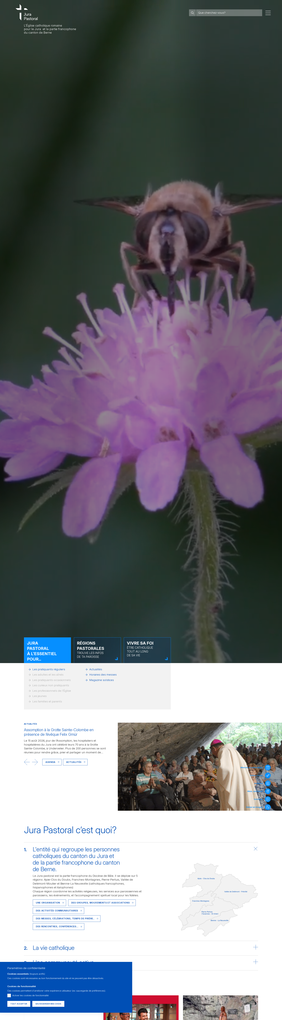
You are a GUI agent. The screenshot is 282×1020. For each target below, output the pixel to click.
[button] (27, 762)
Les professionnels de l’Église (51, 690)
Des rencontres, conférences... (57, 926)
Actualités (95, 669)
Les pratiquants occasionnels (51, 680)
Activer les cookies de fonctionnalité (30, 995)
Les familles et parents (47, 701)
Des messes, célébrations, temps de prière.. (65, 918)
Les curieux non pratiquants (50, 685)
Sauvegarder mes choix (48, 1004)
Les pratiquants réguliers (48, 669)
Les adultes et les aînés (47, 674)
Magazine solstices (101, 680)
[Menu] (268, 13)
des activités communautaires (57, 910)
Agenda (50, 762)
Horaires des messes (103, 674)
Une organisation (48, 902)
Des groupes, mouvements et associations (100, 902)
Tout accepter (18, 1004)
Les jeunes (39, 696)
